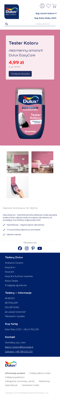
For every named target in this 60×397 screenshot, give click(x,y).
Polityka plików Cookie (40, 373)
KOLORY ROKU (12, 307)
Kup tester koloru (45, 13)
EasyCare (9, 271)
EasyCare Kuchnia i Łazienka (19, 276)
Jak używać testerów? (15, 311)
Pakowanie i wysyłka (15, 316)
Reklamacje (44, 381)
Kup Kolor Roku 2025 (45, 17)
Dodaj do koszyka (20, 73)
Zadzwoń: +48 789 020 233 (19, 351)
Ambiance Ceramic (14, 262)
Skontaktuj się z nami (15, 342)
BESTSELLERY (11, 302)
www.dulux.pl (11, 385)
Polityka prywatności (14, 377)
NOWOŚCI (10, 298)
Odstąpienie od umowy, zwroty (20, 381)
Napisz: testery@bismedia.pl (19, 346)
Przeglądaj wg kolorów (16, 285)
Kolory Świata (11, 280)
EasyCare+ (10, 267)
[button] (55, 13)
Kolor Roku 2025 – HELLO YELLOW (22, 329)
